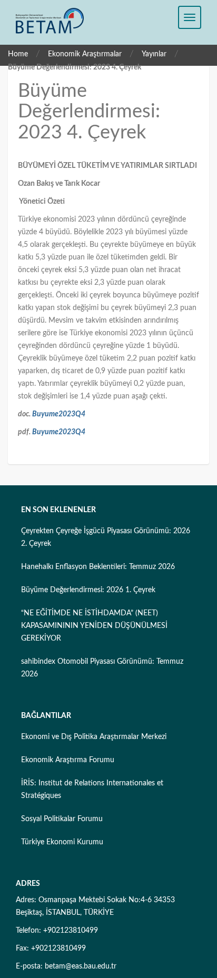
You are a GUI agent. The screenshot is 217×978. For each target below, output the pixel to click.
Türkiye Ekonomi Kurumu (62, 842)
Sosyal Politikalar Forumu (62, 819)
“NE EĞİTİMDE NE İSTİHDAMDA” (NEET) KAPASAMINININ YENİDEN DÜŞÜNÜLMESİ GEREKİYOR (94, 626)
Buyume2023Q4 (58, 414)
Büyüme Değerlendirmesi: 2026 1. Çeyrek (88, 590)
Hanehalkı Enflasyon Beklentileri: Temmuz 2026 (98, 567)
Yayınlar (154, 54)
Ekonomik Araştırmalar (85, 54)
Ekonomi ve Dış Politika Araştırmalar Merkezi (93, 737)
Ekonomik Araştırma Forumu (67, 760)
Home (18, 54)
